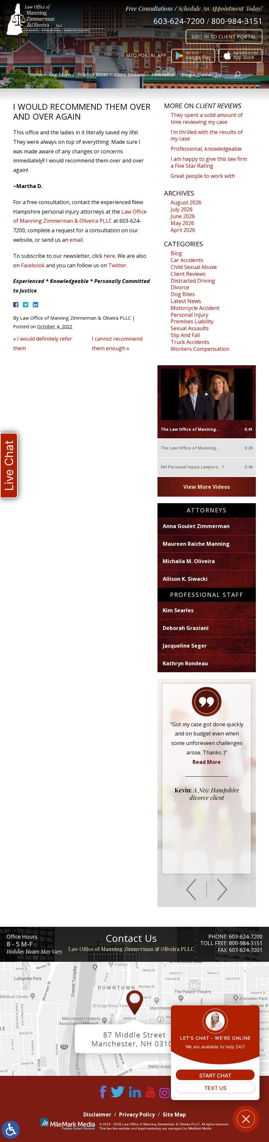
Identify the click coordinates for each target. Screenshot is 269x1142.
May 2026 (182, 223)
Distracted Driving (193, 280)
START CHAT (215, 1075)
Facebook (33, 265)
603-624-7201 (245, 950)
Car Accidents (187, 260)
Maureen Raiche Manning (196, 543)
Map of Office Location (134, 1019)
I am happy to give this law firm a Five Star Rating (209, 162)
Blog (186, 74)
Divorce (180, 287)
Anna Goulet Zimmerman (196, 526)
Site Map (174, 1114)
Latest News (186, 301)
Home (36, 74)
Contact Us (209, 74)
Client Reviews (129, 74)
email (76, 239)
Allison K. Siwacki (185, 578)
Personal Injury (189, 314)
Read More (207, 762)
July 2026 (182, 209)
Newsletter (163, 74)
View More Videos (206, 486)
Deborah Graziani (186, 628)
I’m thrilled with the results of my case (207, 135)
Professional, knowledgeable (206, 148)
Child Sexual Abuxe (194, 267)
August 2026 (186, 202)
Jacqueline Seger (185, 645)
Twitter (117, 265)
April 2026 (183, 230)
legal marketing (149, 1128)
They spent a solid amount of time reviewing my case (207, 118)
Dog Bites (183, 294)
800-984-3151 (236, 20)
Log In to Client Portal (224, 36)
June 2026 (183, 216)
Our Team (60, 74)
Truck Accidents (190, 342)
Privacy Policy (137, 1114)
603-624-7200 (179, 20)
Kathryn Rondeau (185, 663)
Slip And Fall (185, 335)
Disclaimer (97, 1114)
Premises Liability (192, 321)
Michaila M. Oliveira (189, 561)
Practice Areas (92, 74)
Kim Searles (178, 610)
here (109, 255)
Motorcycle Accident (195, 308)
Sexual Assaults (190, 328)
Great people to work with (203, 176)
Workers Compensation (200, 348)
